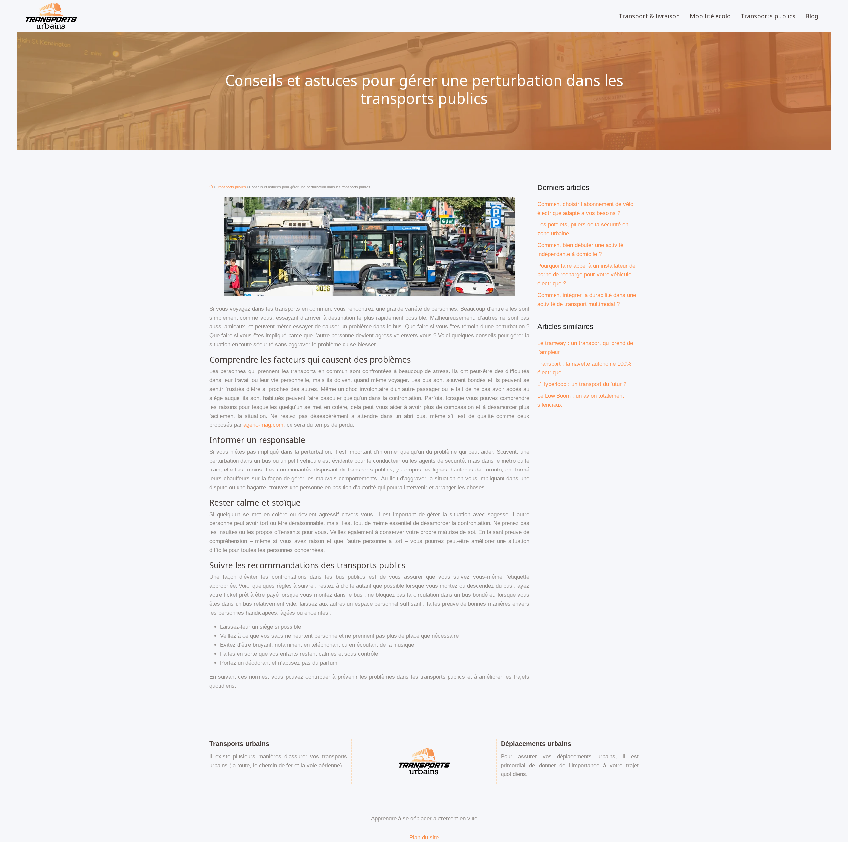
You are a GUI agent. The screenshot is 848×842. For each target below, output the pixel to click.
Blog (811, 16)
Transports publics (768, 16)
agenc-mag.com (263, 425)
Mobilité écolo (710, 16)
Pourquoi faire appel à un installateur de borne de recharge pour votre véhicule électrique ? (586, 275)
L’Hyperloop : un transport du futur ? (581, 384)
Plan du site (424, 837)
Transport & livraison (649, 16)
